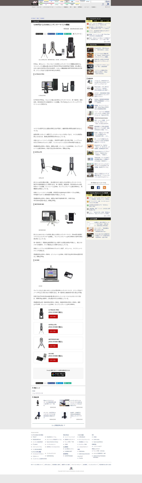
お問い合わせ (47, 464)
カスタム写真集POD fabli (100, 453)
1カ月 (107, 21)
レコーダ (39, 7)
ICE (93, 435)
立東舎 (66, 444)
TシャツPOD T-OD (69, 442)
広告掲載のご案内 (56, 464)
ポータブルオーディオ (48, 7)
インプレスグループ (93, 464)
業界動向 (80, 7)
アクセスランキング (95, 18)
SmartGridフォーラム (51, 437)
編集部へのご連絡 (66, 464)
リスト (45, 33)
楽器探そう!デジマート (70, 439)
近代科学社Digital (69, 455)
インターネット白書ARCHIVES (40, 458)
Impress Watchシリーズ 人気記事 (99, 193)
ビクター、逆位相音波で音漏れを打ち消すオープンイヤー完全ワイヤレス (102, 94)
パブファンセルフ (97, 446)
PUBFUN (94, 444)
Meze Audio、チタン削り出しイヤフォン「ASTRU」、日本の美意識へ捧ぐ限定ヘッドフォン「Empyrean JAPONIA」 (102, 90)
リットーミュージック (70, 437)
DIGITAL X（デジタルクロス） (53, 446)
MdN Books (81, 451)
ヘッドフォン (59, 7)
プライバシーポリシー (76, 464)
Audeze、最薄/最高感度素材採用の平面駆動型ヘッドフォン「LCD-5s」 (102, 101)
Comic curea (96, 439)
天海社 (95, 437)
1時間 (89, 21)
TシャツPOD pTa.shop (99, 451)
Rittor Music (66, 435)
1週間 (101, 21)
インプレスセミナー (51, 444)
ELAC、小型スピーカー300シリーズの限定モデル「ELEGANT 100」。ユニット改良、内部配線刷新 (99, 39)
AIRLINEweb (82, 437)
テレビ (33, 7)
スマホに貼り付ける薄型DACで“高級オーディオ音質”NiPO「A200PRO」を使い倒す (102, 235)
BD (70, 7)
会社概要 (85, 464)
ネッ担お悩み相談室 (37, 449)
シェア (52, 33)
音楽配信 (93, 7)
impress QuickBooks (98, 442)
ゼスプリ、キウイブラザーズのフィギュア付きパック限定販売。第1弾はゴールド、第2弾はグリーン (99, 199)
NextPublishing (50, 455)
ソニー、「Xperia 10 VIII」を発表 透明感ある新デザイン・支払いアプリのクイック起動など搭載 (99, 214)
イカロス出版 (80, 435)
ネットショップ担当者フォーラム (54, 439)
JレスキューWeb (83, 444)
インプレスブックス (51, 453)
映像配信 (66, 7)
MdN (79, 449)
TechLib (81, 458)
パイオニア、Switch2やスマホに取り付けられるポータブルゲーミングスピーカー (102, 82)
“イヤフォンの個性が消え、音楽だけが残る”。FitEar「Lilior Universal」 (102, 72)
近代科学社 (65, 453)
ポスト (40, 33)
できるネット (36, 456)
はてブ (60, 33)
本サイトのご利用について (37, 464)
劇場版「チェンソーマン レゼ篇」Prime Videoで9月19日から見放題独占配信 (102, 107)
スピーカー (86, 7)
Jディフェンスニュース (84, 439)
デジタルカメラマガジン (38, 453)
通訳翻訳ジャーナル (83, 442)
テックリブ (80, 456)
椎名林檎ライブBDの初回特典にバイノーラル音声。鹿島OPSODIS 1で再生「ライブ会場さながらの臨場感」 (99, 29)
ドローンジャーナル (37, 446)
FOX (33, 391)
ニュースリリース (37, 393)
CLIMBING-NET (68, 451)
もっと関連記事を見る (57, 425)
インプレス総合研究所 (38, 442)
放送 (75, 7)
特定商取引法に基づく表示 (105, 464)
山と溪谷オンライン (69, 448)
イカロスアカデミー (83, 446)
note (69, 33)
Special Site (93, 44)
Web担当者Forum (37, 439)
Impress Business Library (52, 442)
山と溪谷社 (65, 446)
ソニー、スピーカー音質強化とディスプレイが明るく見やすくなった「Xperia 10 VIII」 (102, 113)
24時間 (95, 21)
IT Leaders (35, 444)
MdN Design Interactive (84, 453)
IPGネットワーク (96, 448)
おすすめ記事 (93, 219)
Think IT (34, 437)
